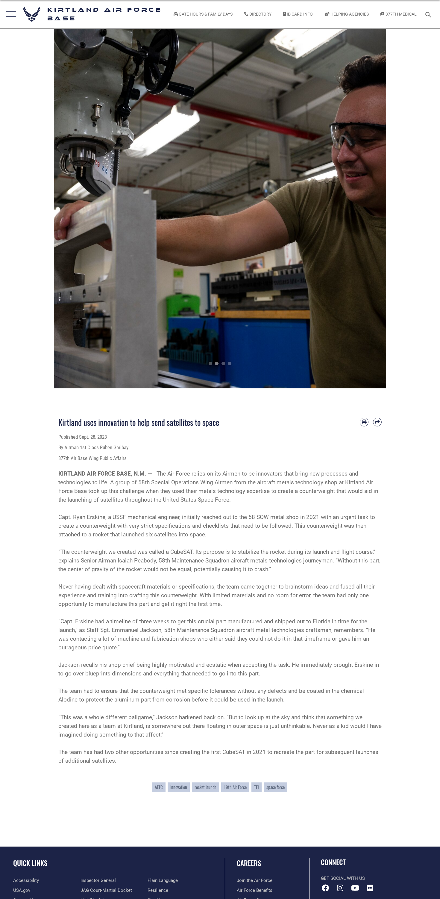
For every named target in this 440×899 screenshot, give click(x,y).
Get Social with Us (343, 878)
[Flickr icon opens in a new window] (369, 887)
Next (369, 208)
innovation (178, 787)
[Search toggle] (429, 14)
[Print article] (364, 422)
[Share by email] (377, 422)
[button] (9, 14)
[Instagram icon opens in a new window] (340, 887)
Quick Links (30, 863)
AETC (159, 787)
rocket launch (205, 787)
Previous (70, 208)
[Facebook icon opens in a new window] (325, 887)
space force (275, 787)
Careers (249, 863)
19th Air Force (235, 787)
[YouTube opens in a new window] (355, 887)
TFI (256, 787)
